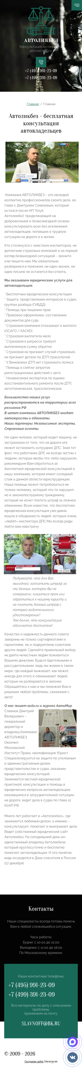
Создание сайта (34, 1061)
